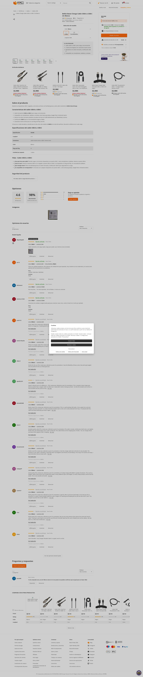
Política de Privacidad (73, 351)
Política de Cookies (60, 351)
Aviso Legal (84, 351)
